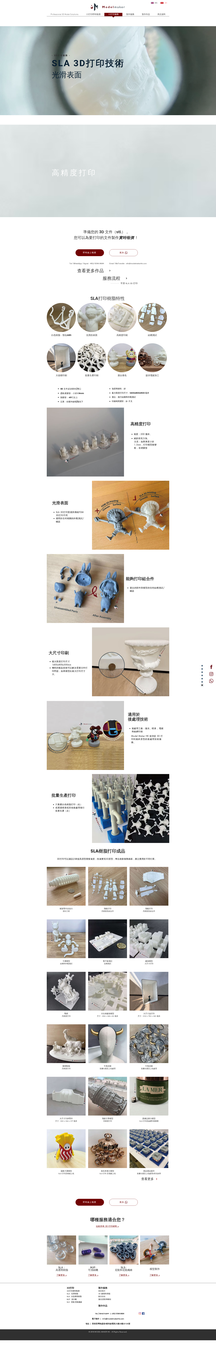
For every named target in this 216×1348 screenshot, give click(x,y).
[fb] (211, 667)
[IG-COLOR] (211, 674)
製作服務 (102, 1288)
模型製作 (101, 1291)
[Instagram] (140, 1313)
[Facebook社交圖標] (143, 1313)
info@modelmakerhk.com (136, 263)
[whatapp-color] (211, 681)
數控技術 (101, 1296)
